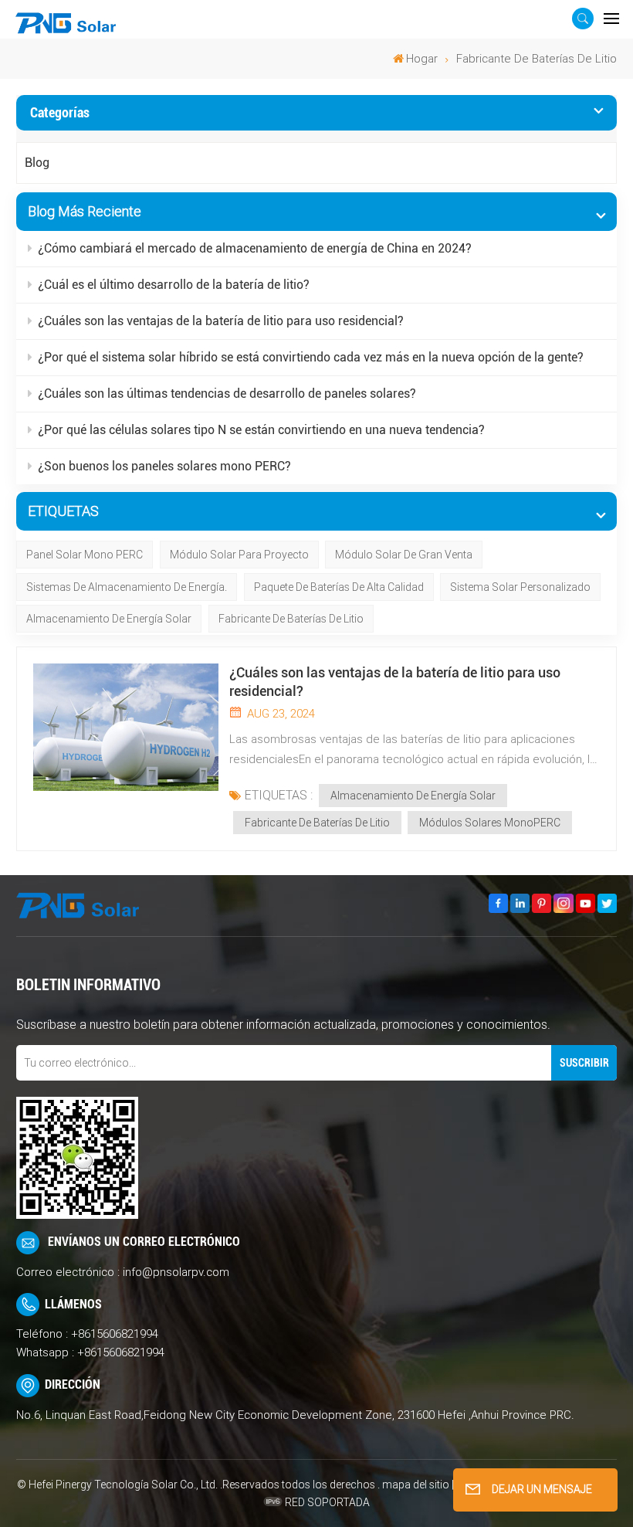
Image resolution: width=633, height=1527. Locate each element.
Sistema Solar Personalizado (520, 587)
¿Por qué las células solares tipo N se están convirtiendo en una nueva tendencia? (261, 429)
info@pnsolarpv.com (176, 1272)
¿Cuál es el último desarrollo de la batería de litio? (174, 284)
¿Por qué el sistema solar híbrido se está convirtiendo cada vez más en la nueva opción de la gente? (311, 357)
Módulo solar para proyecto (239, 554)
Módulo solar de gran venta (403, 554)
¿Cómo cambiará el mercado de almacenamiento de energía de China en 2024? (255, 248)
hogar (422, 59)
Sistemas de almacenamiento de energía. (126, 587)
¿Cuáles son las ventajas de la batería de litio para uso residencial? (221, 321)
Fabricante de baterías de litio (291, 618)
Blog (37, 162)
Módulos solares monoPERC (489, 822)
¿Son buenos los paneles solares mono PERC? (164, 466)
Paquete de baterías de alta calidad (339, 587)
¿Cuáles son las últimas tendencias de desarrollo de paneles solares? (227, 393)
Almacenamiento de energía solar (108, 618)
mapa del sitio (417, 1484)
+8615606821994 (114, 1334)
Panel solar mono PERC (84, 554)
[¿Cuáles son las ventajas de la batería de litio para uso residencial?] (125, 727)
